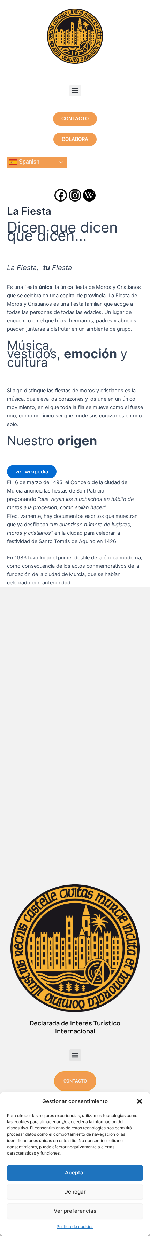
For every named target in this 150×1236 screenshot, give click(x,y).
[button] (139, 1101)
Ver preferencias (75, 1210)
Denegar (75, 1191)
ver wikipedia (31, 472)
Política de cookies (75, 1226)
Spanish (28, 162)
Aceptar (75, 1172)
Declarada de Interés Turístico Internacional (75, 1027)
